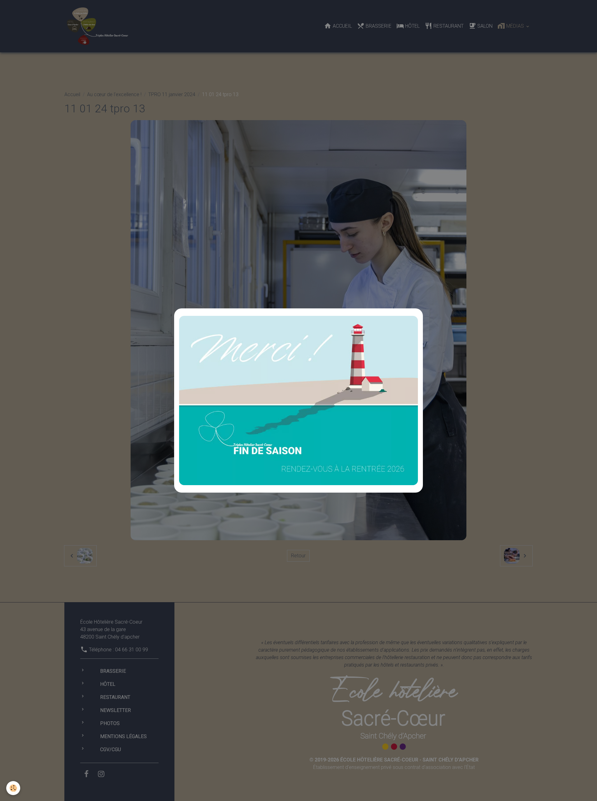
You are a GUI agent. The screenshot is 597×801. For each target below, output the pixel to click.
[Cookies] (13, 788)
